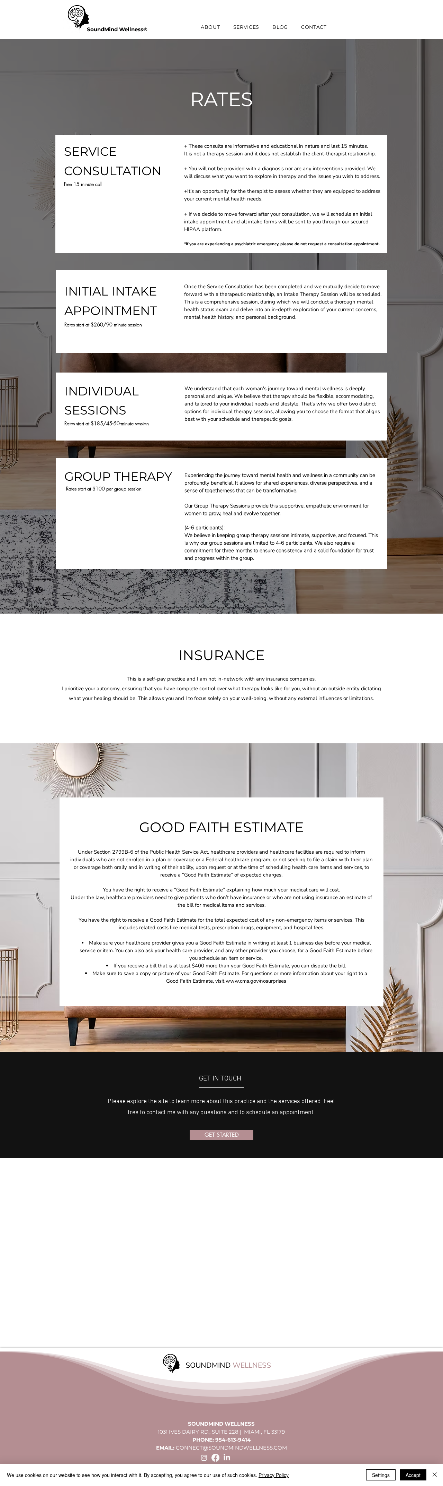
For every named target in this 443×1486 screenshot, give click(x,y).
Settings (381, 1474)
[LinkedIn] (227, 1458)
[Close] (435, 1474)
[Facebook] (215, 1458)
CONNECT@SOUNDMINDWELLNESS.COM (231, 1447)
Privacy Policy (274, 1474)
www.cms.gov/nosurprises (256, 980)
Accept (413, 1474)
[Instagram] (204, 1458)
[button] (210, 27)
